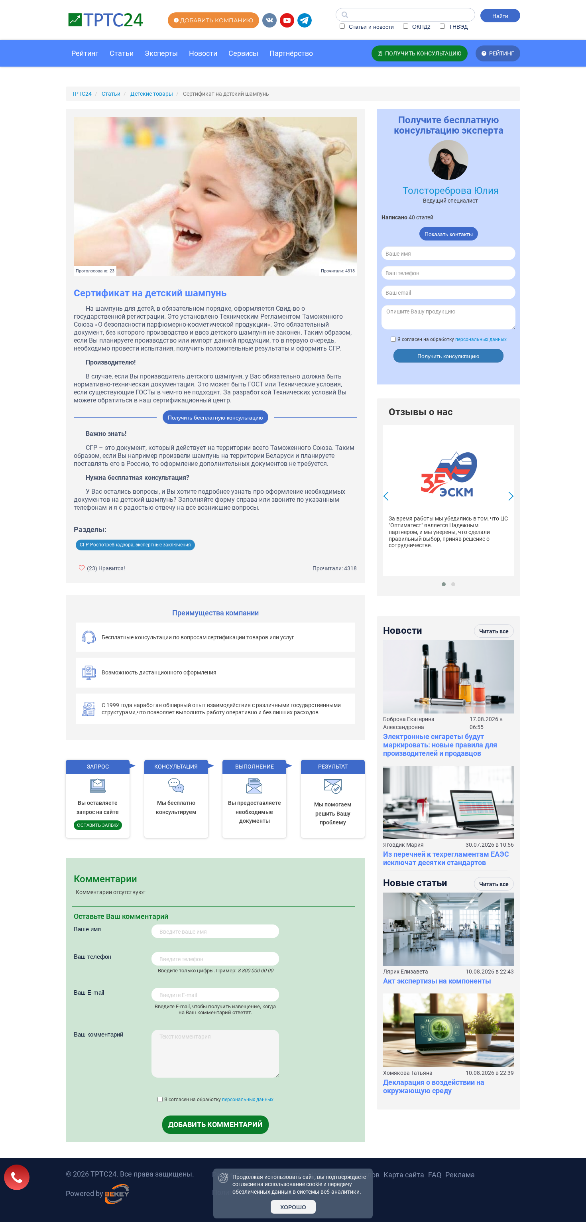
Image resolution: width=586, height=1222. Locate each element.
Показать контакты (449, 234)
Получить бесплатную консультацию (215, 417)
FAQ (434, 1175)
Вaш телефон (92, 956)
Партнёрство (291, 53)
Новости (203, 53)
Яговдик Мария (403, 845)
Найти (500, 16)
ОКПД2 (421, 26)
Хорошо (293, 1207)
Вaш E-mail (89, 992)
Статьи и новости (370, 26)
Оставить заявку (98, 825)
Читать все (494, 631)
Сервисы (243, 53)
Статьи (122, 53)
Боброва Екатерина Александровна (409, 723)
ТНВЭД (457, 26)
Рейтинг (84, 53)
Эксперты (161, 53)
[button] (443, 584)
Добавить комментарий (215, 1124)
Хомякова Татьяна (408, 1073)
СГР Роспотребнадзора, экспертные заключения (135, 545)
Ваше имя (87, 928)
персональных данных (247, 1099)
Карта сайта (403, 1175)
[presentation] (388, 497)
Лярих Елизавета (405, 971)
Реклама (460, 1175)
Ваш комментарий (98, 1034)
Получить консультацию (448, 356)
